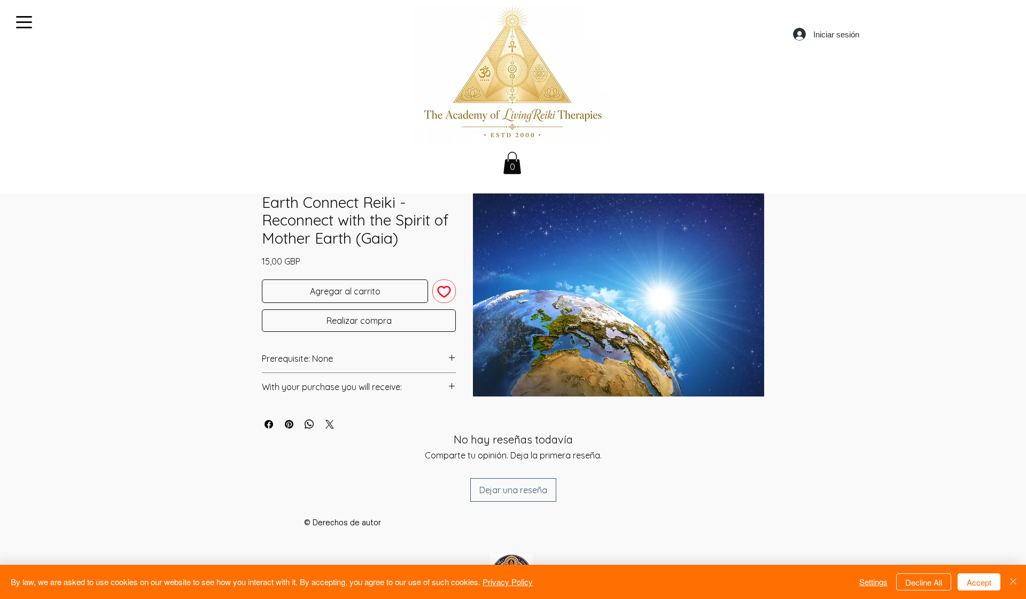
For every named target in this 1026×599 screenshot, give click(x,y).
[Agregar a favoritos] (444, 291)
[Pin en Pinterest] (289, 424)
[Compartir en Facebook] (268, 424)
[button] (512, 163)
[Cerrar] (1013, 581)
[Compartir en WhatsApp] (309, 424)
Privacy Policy (508, 581)
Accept (979, 582)
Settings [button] (873, 581)
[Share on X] (329, 424)
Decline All (923, 582)
